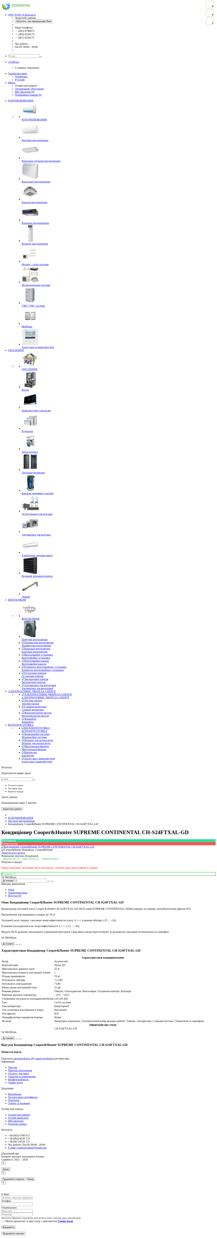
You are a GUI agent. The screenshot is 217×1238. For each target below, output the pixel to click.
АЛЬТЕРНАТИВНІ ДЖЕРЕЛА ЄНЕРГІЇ (31, 691)
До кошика (8, 880)
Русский (20, 79)
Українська (21, 76)
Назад (6, 1169)
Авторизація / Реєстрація (29, 88)
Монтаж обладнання (20, 1070)
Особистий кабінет (19, 1114)
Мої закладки (16, 1120)
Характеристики (17, 892)
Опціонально (9, 1207)
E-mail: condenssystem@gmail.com (27, 1147)
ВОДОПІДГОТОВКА (21, 725)
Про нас (12, 1067)
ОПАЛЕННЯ (16, 350)
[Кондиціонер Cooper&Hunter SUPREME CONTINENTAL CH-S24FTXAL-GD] (47, 846)
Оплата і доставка (18, 1073)
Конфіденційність (18, 1079)
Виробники (15, 1094)
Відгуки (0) (14, 895)
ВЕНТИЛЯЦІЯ (17, 599)
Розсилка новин (17, 1124)
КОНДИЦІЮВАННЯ (20, 100)
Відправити (8, 1227)
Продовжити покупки (13, 1179)
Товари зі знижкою (19, 1103)
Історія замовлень (18, 1117)
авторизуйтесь (22, 1058)
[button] (13, 62)
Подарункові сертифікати (23, 1097)
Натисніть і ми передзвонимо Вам (33, 21)
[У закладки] (48, 881)
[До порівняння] (52, 881)
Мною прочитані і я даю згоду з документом (39, 1221)
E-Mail (5, 1194)
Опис (11, 889)
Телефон (6, 1201)
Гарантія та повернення (21, 1076)
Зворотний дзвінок (12, 809)
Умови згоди (15, 1082)
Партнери (13, 1100)
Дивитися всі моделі (13, 852)
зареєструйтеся (44, 1058)
